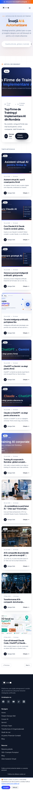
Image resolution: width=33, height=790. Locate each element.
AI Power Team (6, 726)
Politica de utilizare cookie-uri (16, 774)
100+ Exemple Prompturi (10, 752)
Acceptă (5, 787)
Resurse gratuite (7, 749)
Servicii (4, 722)
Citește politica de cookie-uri (10, 783)
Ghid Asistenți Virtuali (8, 759)
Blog (3, 739)
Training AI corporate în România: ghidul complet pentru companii (14, 462)
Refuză (15, 787)
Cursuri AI (4, 719)
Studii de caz (5, 732)
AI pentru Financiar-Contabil (11, 735)
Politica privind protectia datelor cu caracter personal (14, 769)
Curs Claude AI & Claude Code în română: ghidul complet (14, 228)
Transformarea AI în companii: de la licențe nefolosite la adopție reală (15, 601)
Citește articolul (20, 136)
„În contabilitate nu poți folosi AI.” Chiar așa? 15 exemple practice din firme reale (16, 508)
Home (3, 712)
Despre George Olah (8, 716)
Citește (25, 193)
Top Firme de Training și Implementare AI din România (15, 114)
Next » (28, 665)
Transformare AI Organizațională (12, 729)
